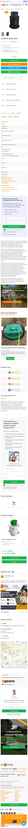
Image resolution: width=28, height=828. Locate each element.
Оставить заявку (14, 711)
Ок (14, 821)
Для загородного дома (6, 177)
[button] (2, 328)
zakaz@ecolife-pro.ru (22, 768)
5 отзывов (17, 384)
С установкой (4, 182)
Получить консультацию (9, 77)
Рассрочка (16, 116)
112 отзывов (17, 379)
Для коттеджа (4, 174)
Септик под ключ (5, 191)
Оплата (10, 116)
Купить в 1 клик (15, 60)
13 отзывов (17, 390)
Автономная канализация (7, 187)
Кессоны (3, 796)
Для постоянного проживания (8, 181)
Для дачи (3, 175)
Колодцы (3, 800)
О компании (17, 790)
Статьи (16, 799)
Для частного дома (6, 179)
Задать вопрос (14, 482)
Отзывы (18, 113)
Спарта (12, 9)
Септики (7, 9)
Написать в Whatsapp (15, 72)
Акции (16, 792)
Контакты (17, 800)
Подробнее (10, 358)
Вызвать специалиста (14, 226)
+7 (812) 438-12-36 (14, 5)
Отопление (3, 799)
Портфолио (17, 796)
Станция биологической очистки (9, 189)
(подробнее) (20, 817)
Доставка (3, 116)
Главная (2, 9)
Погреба (3, 794)
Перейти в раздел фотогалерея (8, 314)
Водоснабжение (4, 793)
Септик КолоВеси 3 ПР (9, 539)
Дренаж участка (4, 797)
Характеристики (5, 113)
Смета (12, 113)
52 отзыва (17, 373)
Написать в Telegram (15, 68)
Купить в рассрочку (15, 64)
